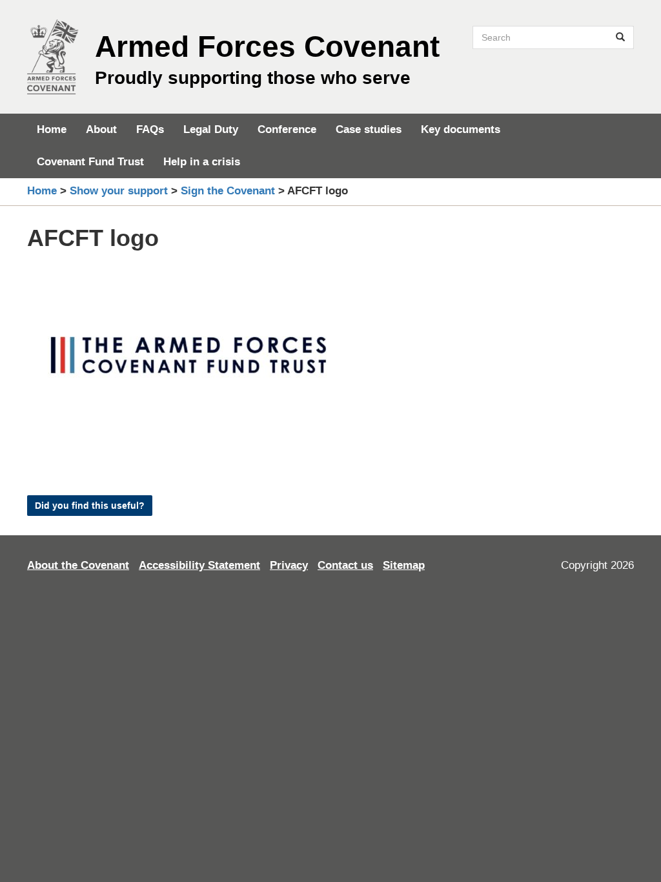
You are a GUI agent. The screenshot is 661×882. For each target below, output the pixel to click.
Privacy (289, 565)
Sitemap (404, 565)
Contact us (345, 565)
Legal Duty (210, 129)
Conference (287, 129)
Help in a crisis (201, 162)
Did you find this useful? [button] (90, 505)
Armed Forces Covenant (267, 46)
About (101, 129)
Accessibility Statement (199, 565)
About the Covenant (78, 565)
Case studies (369, 129)
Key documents (460, 129)
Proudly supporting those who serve (253, 78)
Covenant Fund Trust (90, 162)
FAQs (150, 129)
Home (51, 129)
